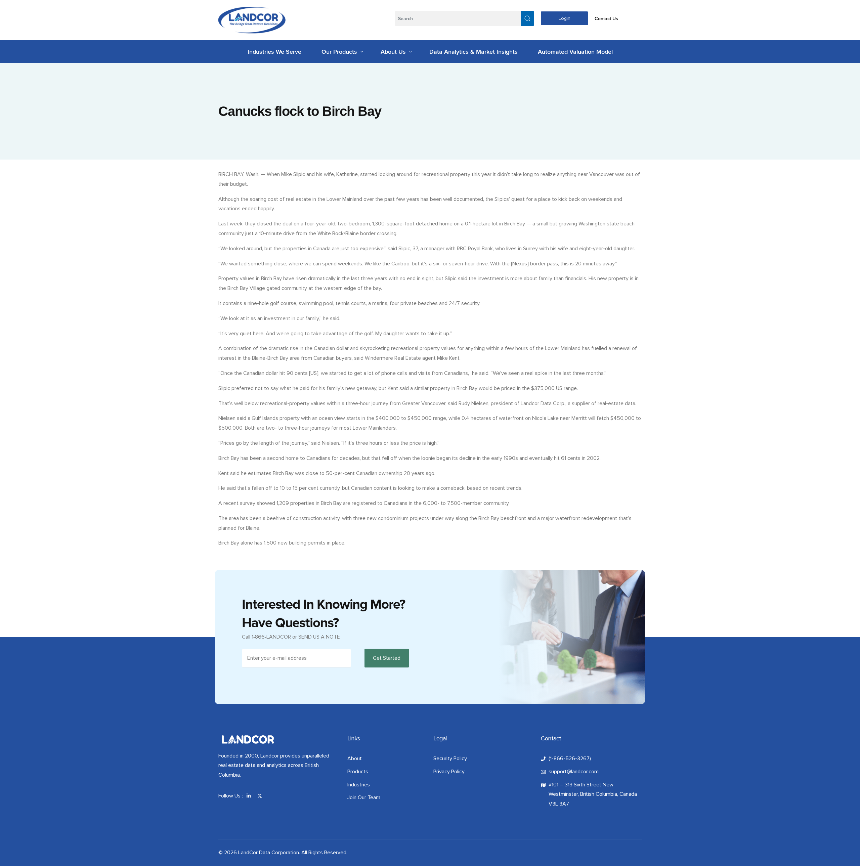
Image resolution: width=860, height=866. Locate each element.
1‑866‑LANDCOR (271, 637)
